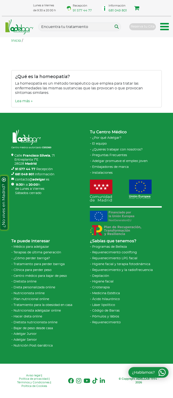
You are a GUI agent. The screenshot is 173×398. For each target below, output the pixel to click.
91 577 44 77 (82, 10)
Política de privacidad (33, 378)
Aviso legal (33, 375)
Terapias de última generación (37, 252)
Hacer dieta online (28, 316)
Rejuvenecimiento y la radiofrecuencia (122, 270)
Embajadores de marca (110, 167)
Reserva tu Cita (143, 26)
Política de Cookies (34, 386)
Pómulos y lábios (105, 316)
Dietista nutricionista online (35, 322)
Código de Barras (106, 310)
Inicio (16, 40)
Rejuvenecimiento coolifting (114, 252)
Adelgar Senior (25, 339)
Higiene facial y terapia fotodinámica (121, 264)
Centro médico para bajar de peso (40, 276)
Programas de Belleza (109, 246)
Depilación (100, 276)
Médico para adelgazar (31, 246)
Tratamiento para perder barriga (39, 264)
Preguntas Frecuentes (109, 155)
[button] (137, 9)
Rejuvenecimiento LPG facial (114, 258)
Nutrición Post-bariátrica (33, 345)
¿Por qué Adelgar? (106, 137)
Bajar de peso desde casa (33, 328)
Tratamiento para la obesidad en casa (43, 305)
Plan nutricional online (31, 299)
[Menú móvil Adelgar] (164, 27)
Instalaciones (102, 172)
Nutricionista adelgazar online (37, 310)
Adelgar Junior (25, 334)
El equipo (99, 143)
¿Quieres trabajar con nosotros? (117, 149)
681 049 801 (118, 10)
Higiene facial (103, 281)
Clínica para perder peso (33, 270)
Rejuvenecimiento (106, 322)
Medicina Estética (106, 293)
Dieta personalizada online (34, 287)
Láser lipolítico (103, 305)
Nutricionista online (29, 293)
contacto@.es (32, 179)
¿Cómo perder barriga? (32, 258)
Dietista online (25, 281)
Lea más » (24, 101)
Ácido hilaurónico (106, 299)
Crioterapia (101, 287)
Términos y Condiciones (33, 382)
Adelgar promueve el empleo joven (120, 161)
